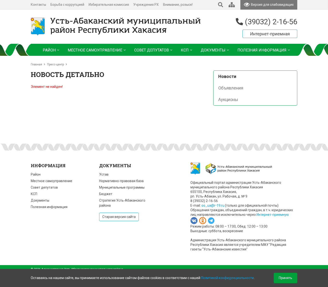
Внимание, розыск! (178, 4)
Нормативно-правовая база (121, 181)
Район (36, 174)
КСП (34, 194)
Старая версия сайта (119, 217)
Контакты (38, 4)
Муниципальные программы (122, 187)
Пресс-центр (55, 64)
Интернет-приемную (272, 215)
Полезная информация (49, 207)
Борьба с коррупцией (67, 4)
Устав (104, 174)
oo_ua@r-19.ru (212, 205)
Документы (40, 200)
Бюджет (105, 194)
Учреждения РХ (146, 4)
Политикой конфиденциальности (227, 278)
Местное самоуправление (51, 181)
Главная (36, 64)
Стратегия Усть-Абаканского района (122, 202)
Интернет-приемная (270, 33)
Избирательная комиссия (109, 4)
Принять (285, 278)
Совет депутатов (44, 187)
